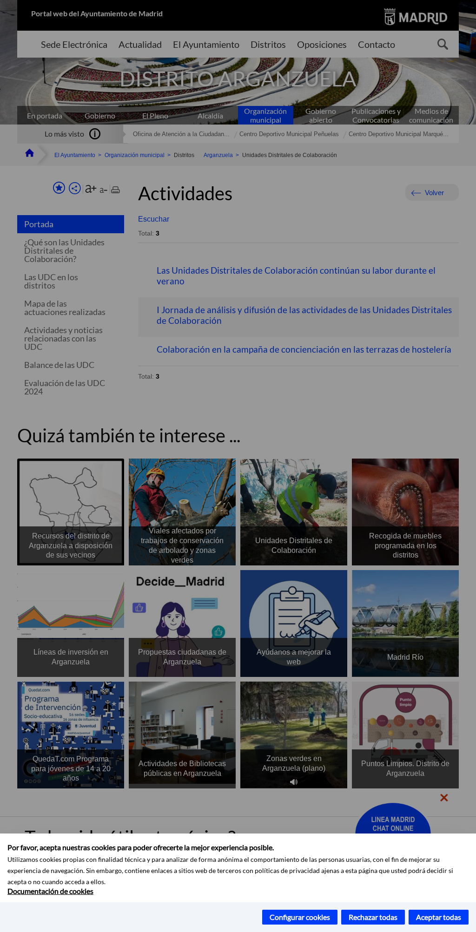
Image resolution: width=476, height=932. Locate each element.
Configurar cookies (300, 916)
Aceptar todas (438, 916)
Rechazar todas (373, 916)
